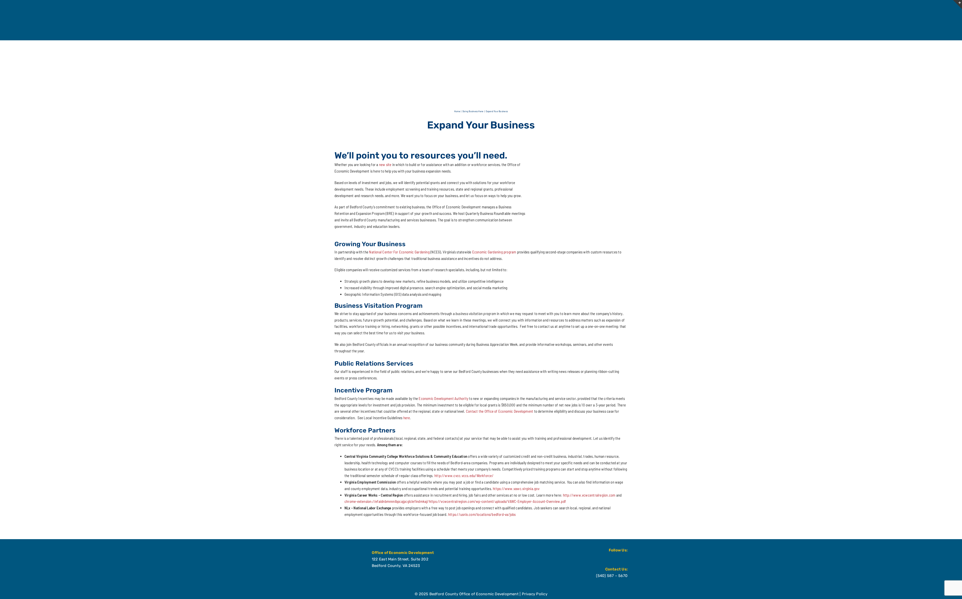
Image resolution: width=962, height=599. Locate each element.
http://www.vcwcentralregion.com (589, 495)
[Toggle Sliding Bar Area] (957, 4)
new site (385, 164)
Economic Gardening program (494, 252)
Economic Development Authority (443, 398)
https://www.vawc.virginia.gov (516, 488)
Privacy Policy (534, 594)
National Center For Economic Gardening (399, 252)
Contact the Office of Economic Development (499, 411)
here (406, 417)
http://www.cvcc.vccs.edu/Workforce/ (464, 475)
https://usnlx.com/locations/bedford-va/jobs (482, 514)
